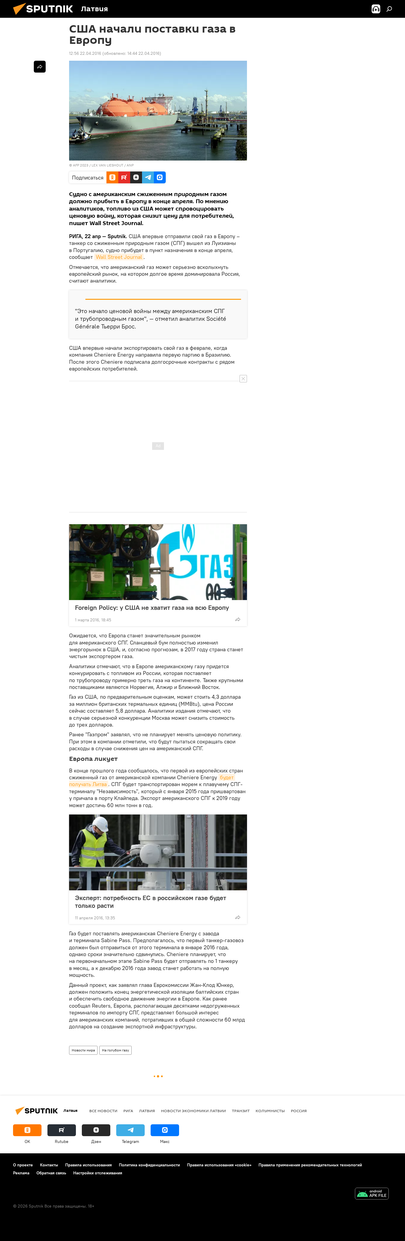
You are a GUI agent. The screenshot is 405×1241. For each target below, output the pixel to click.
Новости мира (83, 1050)
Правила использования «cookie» (219, 1165)
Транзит (241, 1110)
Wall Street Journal (119, 257)
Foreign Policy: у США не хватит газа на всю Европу (152, 607)
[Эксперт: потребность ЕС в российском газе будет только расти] (158, 852)
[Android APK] (372, 1194)
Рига (128, 1110)
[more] (238, 619)
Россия (299, 1110)
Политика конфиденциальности (149, 1165)
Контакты (49, 1165)
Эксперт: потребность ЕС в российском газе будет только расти (150, 901)
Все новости (103, 1110)
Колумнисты (270, 1110)
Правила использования (88, 1165)
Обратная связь (51, 1173)
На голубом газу (115, 1050)
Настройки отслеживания (97, 1173)
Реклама (21, 1173)
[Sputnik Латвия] (45, 16)
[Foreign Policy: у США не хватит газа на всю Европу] (158, 562)
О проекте (23, 1165)
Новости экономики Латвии (193, 1110)
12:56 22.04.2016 (85, 53)
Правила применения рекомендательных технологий (310, 1165)
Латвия (147, 1110)
